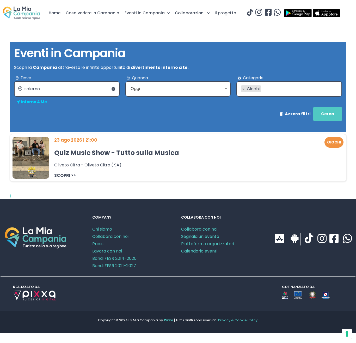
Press (97, 244)
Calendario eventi (199, 251)
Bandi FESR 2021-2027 (114, 266)
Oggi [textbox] (135, 89)
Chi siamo (102, 229)
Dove (26, 78)
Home (54, 13)
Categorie (253, 78)
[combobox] (178, 89)
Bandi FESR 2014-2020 (114, 258)
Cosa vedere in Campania (92, 13)
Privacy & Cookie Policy (237, 320)
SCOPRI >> (65, 175)
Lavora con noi (107, 251)
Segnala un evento (200, 236)
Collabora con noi (110, 236)
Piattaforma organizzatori (207, 244)
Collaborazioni (190, 13)
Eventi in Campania (145, 13)
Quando (140, 78)
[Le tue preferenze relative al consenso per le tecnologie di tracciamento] (347, 334)
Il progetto (225, 13)
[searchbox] (242, 97)
